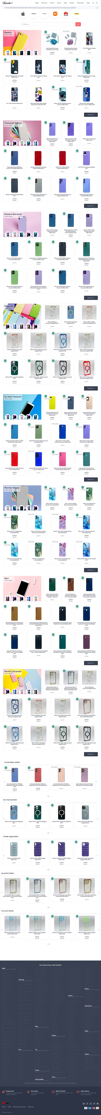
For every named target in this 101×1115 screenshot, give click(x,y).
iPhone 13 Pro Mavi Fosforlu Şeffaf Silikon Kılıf (62, 933)
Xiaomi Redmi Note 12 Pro (8, 1022)
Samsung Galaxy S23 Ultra (25, 982)
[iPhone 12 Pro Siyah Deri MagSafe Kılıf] (61, 812)
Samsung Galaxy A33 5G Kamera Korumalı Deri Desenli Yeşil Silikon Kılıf (62, 652)
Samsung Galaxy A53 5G (58, 968)
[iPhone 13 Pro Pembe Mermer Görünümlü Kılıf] (70, 494)
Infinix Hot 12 (5, 1049)
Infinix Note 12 (5, 1054)
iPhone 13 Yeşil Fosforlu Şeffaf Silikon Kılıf (86, 933)
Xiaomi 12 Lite (5, 1015)
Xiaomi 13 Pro (88, 993)
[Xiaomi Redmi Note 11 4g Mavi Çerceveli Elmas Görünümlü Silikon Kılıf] (70, 678)
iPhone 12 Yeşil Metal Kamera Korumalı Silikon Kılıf (14, 287)
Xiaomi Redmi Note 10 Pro (25, 1027)
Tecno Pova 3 (88, 1045)
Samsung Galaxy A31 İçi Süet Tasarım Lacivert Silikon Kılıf (70, 414)
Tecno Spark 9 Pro (72, 1065)
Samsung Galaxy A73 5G (41, 991)
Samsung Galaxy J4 (73, 991)
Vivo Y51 (21, 1054)
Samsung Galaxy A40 (57, 979)
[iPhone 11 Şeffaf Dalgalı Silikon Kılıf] (14, 849)
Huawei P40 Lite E (89, 970)
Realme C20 (71, 1019)
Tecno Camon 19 (72, 1052)
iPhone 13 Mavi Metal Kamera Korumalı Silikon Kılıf (62, 287)
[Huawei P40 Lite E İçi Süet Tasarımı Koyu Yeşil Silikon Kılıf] (86, 459)
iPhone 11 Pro (22, 968)
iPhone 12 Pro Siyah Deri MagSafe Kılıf (61, 822)
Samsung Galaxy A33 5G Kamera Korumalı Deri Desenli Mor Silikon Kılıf (86, 652)
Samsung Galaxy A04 (73, 975)
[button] (93, 3)
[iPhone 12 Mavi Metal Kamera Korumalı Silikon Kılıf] (52, 221)
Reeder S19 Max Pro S (90, 1058)
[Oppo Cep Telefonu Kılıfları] (44, 13)
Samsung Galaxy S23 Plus (25, 984)
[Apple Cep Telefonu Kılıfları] (23, 13)
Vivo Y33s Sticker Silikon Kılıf (14, 103)
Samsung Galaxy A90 (40, 984)
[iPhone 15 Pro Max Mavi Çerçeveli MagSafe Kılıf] (62, 340)
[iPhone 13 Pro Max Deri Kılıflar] (7, 599)
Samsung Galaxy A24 (57, 991)
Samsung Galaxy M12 (40, 982)
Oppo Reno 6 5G (39, 1033)
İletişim (4, 1107)
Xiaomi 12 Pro (88, 1002)
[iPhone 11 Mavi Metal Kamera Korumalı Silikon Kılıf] (14, 249)
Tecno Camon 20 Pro (57, 1079)
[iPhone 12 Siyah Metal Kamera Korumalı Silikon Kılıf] (62, 249)
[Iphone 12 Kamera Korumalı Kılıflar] (21, 234)
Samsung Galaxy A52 (57, 977)
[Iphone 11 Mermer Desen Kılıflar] (7, 508)
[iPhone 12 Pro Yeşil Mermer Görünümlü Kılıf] (14, 522)
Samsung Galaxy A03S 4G (75, 979)
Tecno (53, 1077)
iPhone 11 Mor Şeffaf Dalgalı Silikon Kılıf (37, 859)
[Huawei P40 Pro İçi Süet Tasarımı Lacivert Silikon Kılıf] (38, 459)
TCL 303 (37, 1068)
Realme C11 (71, 1028)
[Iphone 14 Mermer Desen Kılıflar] (28, 508)
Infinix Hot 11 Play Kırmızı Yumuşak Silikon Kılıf (62, 168)
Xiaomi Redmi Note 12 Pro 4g (8, 1028)
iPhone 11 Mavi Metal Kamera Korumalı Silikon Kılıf (14, 259)
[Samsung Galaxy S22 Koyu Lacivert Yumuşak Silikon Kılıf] (14, 158)
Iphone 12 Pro (5, 998)
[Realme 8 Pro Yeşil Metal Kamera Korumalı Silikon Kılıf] (38, 249)
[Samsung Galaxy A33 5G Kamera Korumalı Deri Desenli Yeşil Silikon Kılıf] (62, 642)
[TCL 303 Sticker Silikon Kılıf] (89, 39)
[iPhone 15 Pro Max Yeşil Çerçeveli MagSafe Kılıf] (38, 368)
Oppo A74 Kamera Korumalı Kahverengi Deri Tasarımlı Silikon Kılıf (71, 596)
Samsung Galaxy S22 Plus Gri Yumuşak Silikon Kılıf (39, 195)
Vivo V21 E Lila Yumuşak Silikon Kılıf (86, 168)
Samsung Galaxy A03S (74, 982)
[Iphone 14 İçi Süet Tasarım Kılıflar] (7, 417)
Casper (37, 1070)
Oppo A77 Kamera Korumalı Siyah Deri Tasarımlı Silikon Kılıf (38, 651)
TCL (36, 1049)
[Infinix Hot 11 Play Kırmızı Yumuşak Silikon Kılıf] (62, 158)
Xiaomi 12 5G (5, 1006)
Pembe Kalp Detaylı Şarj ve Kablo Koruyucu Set (70, 49)
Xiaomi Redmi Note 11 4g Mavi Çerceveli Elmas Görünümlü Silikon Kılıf (70, 689)
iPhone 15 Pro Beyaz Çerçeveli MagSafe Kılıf (38, 350)
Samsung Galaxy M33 (40, 968)
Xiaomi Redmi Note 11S (24, 1016)
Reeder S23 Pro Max (90, 1056)
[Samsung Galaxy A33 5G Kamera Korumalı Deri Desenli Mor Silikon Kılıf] (86, 642)
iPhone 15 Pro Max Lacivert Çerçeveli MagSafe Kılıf (14, 716)
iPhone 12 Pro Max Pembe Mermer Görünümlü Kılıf (62, 532)
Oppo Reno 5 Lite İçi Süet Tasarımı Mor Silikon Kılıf (86, 441)
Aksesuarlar (80, 3)
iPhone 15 (4, 970)
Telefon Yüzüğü (89, 1019)
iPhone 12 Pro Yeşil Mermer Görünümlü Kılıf (14, 532)
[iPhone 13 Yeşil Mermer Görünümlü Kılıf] (38, 550)
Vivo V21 (21, 1077)
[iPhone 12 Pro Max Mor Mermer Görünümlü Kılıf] (86, 522)
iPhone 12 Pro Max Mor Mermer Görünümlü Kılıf (86, 532)
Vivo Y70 (21, 1052)
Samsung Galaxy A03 (73, 977)
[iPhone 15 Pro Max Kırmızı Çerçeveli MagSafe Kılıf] (86, 368)
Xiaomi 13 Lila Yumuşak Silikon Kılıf (89, 139)
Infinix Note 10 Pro (6, 1068)
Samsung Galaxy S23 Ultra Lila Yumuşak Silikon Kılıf (62, 195)
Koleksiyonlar (88, 1028)
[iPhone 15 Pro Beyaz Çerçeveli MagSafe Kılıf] (38, 340)
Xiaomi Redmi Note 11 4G (25, 1019)
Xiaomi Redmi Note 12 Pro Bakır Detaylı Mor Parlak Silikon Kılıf (84, 784)
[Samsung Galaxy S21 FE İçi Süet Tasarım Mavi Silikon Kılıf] (14, 432)
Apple (37, 3)
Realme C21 (71, 1017)
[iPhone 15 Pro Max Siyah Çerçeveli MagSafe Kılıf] (62, 368)
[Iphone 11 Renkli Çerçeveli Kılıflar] (21, 691)
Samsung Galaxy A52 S (58, 973)
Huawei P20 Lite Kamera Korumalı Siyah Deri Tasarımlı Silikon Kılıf (62, 623)
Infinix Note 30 (88, 1038)
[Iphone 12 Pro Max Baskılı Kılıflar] (28, 53)
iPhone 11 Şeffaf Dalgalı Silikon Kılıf (13, 859)
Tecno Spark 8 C (72, 1070)
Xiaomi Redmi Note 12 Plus (8, 1032)
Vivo (20, 1049)
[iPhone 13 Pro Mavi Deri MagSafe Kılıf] (70, 313)
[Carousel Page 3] (51, 907)
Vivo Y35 (21, 1056)
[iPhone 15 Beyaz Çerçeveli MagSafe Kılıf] (52, 313)
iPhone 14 (4, 984)
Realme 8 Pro (71, 1035)
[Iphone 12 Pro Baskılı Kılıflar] (21, 53)
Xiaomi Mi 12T (5, 1012)
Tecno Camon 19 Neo (73, 1049)
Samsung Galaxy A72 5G (41, 995)
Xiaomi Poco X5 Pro (40, 1008)
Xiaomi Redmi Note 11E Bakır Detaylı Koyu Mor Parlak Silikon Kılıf (14, 785)
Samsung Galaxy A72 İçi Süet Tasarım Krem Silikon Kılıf (89, 414)
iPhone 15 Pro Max (6, 975)
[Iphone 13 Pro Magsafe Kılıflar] (14, 326)
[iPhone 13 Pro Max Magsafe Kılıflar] (21, 326)
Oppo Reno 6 (38, 1038)
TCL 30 (37, 1056)
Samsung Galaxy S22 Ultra (25, 989)
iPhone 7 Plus (22, 975)
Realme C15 (71, 1022)
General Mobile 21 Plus (57, 1061)
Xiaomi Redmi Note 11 (24, 1021)
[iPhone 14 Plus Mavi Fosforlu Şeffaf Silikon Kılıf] (12, 923)
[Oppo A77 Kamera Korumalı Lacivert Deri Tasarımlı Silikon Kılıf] (14, 642)
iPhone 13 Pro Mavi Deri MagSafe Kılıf (70, 322)
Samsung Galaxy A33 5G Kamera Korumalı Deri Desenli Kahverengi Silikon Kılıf (38, 624)
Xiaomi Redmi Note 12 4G (8, 1036)
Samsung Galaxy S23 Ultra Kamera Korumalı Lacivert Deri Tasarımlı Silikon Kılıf (89, 596)
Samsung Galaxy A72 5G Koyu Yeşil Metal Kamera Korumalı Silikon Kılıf (86, 260)
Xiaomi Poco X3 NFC (40, 1019)
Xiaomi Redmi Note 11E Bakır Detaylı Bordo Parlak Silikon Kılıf (38, 784)
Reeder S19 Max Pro (90, 1061)
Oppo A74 (54, 1024)
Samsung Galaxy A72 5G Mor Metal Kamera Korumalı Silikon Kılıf (38, 288)
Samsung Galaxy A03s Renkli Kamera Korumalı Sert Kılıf (38, 104)
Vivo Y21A (21, 1068)
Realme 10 (71, 1033)
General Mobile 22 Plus (57, 1054)
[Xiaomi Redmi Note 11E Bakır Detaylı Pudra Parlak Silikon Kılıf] (61, 775)
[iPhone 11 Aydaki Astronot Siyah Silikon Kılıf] (14, 67)
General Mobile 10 (56, 1070)
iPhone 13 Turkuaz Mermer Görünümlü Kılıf (14, 559)
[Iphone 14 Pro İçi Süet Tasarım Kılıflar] (28, 417)
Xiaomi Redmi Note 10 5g (25, 1029)
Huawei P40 (88, 975)
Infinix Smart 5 (22, 1047)
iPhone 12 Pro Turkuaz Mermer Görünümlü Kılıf (52, 504)
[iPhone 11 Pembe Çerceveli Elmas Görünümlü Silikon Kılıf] (86, 706)
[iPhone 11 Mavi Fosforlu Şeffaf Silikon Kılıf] (37, 923)
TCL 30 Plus (38, 1052)
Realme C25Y (71, 1006)
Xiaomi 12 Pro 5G (89, 1000)
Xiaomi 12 (4, 1008)
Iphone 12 (4, 1002)
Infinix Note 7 (5, 1079)
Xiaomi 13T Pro (88, 991)
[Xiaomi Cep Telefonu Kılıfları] (55, 13)
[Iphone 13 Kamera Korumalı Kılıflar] (35, 234)
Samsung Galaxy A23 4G (58, 993)
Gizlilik (9, 1107)
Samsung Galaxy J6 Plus (74, 988)
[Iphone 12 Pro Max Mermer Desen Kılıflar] (21, 508)
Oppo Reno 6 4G (39, 1035)
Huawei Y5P (88, 984)
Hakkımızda (31, 1107)
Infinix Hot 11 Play (6, 1058)
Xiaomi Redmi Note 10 (24, 1032)
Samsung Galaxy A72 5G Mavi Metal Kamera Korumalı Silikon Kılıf (70, 231)
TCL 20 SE (37, 1058)
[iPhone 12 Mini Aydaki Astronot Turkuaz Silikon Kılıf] (62, 94)
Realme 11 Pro (71, 1031)
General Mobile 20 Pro (57, 1065)
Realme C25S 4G (72, 1008)
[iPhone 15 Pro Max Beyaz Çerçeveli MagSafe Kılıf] (86, 340)
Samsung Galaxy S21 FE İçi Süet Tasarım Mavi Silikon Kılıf (14, 441)
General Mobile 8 (56, 1074)
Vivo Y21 (21, 1074)
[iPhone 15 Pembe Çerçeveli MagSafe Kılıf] (14, 340)
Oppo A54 (54, 1033)
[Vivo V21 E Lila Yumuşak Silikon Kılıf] (86, 158)
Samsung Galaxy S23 (24, 986)
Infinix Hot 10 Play (6, 1063)
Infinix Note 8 (5, 1074)
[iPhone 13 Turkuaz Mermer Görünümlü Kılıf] (14, 550)
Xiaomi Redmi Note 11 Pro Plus (25, 1008)
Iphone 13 (4, 993)
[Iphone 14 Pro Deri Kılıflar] (14, 599)
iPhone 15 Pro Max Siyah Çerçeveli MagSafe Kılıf (62, 377)
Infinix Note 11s (5, 1061)
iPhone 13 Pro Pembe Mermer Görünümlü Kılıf (70, 504)
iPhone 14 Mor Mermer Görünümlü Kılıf (86, 559)
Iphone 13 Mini (5, 991)
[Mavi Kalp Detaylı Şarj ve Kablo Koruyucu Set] (52, 39)
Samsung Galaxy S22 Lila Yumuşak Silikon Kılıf (86, 195)
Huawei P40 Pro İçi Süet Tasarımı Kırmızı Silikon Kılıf (14, 469)
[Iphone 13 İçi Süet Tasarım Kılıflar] (35, 417)
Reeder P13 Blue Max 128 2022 (91, 1068)
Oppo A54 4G (55, 1031)
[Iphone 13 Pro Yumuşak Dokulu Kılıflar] (35, 143)
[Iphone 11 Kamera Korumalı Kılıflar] (14, 234)
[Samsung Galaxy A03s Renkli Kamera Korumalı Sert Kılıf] (38, 94)
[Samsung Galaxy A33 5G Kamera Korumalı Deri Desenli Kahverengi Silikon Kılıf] (38, 614)
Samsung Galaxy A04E (74, 973)
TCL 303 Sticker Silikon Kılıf (89, 49)
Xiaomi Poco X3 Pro (40, 1022)
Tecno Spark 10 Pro (73, 1061)
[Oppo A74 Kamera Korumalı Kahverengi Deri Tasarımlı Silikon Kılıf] (70, 585)
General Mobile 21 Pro (57, 1058)
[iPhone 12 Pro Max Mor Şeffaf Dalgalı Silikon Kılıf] (85, 849)
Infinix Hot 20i (88, 1040)
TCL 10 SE (37, 1063)
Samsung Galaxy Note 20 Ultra (25, 1001)
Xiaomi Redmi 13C (6, 1019)
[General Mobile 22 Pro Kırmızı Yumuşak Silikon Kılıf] (38, 158)
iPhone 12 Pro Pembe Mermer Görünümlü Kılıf (62, 559)
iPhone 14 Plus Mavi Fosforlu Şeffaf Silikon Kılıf (12, 933)
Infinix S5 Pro (22, 1045)
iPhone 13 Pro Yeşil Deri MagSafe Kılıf (15, 377)
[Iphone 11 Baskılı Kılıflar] (7, 53)
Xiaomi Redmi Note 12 (7, 1041)
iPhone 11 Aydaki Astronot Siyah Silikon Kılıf (14, 76)
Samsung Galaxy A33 (57, 986)
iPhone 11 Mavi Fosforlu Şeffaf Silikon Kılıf (37, 933)
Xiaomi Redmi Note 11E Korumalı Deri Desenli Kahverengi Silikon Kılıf (14, 624)
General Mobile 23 (56, 1049)
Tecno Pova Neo (89, 1049)
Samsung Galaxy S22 (24, 993)
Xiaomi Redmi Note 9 (24, 1034)
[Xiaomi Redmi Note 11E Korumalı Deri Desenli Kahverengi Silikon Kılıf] (14, 614)
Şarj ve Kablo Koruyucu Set (91, 1012)
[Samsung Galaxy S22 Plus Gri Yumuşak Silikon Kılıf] (38, 185)
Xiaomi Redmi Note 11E (24, 1014)
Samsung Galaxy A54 (40, 1002)
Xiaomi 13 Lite (88, 995)
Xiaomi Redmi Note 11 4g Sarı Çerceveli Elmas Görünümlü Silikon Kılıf (52, 689)
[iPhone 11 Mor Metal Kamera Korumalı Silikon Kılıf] (86, 277)
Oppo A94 (54, 1017)
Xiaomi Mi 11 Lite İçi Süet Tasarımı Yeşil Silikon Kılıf (38, 441)
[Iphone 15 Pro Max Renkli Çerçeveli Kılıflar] (35, 691)
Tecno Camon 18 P (73, 1056)
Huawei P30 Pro (72, 998)
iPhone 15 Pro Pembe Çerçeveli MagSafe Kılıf (89, 322)
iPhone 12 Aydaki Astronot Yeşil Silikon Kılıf (86, 76)
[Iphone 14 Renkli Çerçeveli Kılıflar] (28, 691)
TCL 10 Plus (38, 1061)
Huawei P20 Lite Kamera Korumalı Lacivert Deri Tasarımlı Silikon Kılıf (86, 624)
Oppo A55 (54, 1028)
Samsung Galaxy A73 (40, 993)
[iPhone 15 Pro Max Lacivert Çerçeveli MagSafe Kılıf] (14, 706)
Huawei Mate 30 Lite (73, 1000)
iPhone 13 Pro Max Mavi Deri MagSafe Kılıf (85, 822)
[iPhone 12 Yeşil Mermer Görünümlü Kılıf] (89, 494)
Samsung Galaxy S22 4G (58, 998)
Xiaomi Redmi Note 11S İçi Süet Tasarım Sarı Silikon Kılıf (52, 414)
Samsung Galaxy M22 (40, 979)
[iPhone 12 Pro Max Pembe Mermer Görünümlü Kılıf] (62, 522)
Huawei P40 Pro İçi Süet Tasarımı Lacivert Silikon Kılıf (38, 469)
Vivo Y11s (37, 1047)
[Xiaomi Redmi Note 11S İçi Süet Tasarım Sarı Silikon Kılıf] (52, 403)
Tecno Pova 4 (71, 1079)
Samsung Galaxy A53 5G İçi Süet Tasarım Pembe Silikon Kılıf (62, 469)
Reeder (87, 1054)
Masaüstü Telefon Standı (91, 1010)
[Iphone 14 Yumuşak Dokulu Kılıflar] (7, 143)
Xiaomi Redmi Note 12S (8, 1043)
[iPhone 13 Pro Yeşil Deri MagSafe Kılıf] (14, 368)
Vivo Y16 (21, 1079)
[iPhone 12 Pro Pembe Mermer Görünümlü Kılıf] (62, 550)
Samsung (44, 3)
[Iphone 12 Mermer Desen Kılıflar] (14, 508)
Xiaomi (59, 3)
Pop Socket (88, 1017)
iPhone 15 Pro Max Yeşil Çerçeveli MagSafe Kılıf (39, 377)
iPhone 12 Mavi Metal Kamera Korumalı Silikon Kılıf (52, 231)
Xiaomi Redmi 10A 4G (24, 1036)
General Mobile (39, 1079)
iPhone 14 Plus (5, 982)
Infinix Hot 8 (5, 1072)
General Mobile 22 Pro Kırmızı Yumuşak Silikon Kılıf (39, 168)
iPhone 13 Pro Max (6, 986)
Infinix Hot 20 (5, 1045)
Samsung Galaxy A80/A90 (42, 988)
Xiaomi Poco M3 (39, 1024)
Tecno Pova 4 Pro (72, 1074)
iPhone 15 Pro (5, 973)
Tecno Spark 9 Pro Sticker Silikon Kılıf (62, 76)
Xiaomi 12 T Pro (6, 1010)
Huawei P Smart (89, 979)
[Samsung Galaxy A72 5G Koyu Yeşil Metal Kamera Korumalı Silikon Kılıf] (86, 249)
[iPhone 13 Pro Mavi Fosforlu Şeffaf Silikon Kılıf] (62, 923)
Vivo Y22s (21, 1063)
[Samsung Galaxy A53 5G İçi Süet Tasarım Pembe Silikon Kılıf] (62, 459)
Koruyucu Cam (88, 1024)
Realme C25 (71, 1012)
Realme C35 (55, 1040)
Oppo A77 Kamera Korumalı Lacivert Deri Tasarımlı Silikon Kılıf (14, 652)
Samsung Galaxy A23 (57, 995)
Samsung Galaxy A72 (40, 998)
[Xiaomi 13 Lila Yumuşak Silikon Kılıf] (89, 130)
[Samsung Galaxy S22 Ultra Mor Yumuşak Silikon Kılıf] (70, 130)
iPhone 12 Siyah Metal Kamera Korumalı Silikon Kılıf (62, 259)
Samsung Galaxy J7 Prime (75, 986)
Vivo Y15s (37, 1045)
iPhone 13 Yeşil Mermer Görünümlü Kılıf (38, 559)
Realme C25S (71, 1010)
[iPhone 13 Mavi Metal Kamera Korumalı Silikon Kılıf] (62, 277)
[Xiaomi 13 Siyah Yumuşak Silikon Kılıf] (14, 185)
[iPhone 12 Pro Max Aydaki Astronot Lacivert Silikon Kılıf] (86, 94)
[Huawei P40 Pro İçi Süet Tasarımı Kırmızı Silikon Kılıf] (14, 459)
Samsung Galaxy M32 (40, 973)
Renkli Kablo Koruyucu (90, 1015)
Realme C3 (71, 1040)
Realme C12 (71, 1024)
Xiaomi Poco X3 (39, 1017)
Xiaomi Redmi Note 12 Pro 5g (8, 1024)
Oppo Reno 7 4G (39, 1028)
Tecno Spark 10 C (72, 1063)
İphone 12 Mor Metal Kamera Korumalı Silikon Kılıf (89, 231)
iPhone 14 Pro (5, 979)
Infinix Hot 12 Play (6, 1047)
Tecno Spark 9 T (72, 1068)
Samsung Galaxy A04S (74, 970)
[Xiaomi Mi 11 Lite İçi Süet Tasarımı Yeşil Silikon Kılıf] (38, 432)
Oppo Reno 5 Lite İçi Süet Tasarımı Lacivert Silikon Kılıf (62, 441)
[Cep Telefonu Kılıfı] (8, 3)
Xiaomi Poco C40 (23, 1041)
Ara (78, 24)
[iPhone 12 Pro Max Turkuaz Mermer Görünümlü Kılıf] (38, 522)
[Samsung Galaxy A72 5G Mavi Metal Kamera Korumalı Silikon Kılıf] (70, 221)
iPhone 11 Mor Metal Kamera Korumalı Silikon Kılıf (86, 287)
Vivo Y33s (21, 1058)
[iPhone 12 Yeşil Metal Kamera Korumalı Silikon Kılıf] (14, 277)
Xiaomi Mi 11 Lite (6, 1017)
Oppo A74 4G (55, 1022)
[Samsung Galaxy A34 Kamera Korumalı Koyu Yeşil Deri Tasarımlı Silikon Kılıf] (52, 585)
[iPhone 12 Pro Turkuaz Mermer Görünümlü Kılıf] (52, 494)
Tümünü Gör (90, 114)
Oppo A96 (54, 1008)
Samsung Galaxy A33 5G (58, 984)
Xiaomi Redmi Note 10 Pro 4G (25, 1024)
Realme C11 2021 (72, 1026)
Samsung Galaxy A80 (40, 986)
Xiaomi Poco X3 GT (40, 1015)
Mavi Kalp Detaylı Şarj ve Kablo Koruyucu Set (52, 49)
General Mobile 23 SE (57, 1047)
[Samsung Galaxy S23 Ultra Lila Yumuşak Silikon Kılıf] (62, 185)
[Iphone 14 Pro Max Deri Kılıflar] (21, 599)
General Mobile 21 (56, 1063)
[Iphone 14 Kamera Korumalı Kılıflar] (7, 234)
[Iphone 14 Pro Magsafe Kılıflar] (7, 326)
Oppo (65, 3)
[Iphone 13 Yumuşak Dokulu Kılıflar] (28, 143)
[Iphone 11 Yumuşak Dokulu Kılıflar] (21, 143)
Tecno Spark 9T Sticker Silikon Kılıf (38, 76)
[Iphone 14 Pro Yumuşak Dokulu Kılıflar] (14, 143)
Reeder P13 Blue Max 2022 (91, 1065)
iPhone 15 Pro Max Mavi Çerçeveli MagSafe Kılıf (62, 350)
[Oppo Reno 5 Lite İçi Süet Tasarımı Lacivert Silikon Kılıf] (62, 432)
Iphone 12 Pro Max (6, 995)
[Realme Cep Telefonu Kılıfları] (76, 13)
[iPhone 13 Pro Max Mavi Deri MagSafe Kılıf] (85, 812)
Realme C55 (55, 1038)
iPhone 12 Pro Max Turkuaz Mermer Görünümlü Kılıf (38, 532)
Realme (72, 3)
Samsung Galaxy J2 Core (74, 993)
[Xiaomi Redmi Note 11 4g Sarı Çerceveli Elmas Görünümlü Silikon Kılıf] (52, 678)
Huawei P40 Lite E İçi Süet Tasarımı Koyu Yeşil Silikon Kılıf (86, 469)
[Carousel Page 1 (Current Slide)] (48, 907)
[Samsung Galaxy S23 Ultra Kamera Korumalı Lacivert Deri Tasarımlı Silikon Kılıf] (89, 585)
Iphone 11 (21, 970)
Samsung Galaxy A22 (57, 1000)
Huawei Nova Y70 (89, 982)
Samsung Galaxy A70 (40, 1000)
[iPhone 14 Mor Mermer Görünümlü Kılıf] (86, 550)
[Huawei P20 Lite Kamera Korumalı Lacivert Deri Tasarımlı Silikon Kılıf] (86, 614)
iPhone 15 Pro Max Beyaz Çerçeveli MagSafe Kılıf (86, 350)
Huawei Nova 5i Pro (90, 986)
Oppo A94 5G (55, 1012)
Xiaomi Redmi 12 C (6, 1038)
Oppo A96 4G (55, 1006)
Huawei (52, 3)
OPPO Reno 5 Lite (39, 1040)
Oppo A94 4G (55, 1015)
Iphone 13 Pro (5, 989)
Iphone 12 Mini (5, 1000)
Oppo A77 (54, 1019)
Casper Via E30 (39, 1072)
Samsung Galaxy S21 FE (25, 995)
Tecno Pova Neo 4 (72, 1077)
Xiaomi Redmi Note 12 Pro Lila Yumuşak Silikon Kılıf (52, 140)
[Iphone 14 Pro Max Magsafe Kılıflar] (35, 326)
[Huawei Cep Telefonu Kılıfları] (66, 13)
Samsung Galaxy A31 (57, 988)
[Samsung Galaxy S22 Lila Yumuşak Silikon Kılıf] (86, 185)
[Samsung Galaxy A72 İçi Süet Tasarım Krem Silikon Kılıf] (89, 403)
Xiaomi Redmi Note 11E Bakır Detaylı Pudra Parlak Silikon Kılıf (61, 784)
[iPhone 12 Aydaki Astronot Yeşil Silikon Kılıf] (86, 67)
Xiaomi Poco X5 (39, 1006)
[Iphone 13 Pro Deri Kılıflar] (28, 599)
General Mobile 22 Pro (57, 1052)
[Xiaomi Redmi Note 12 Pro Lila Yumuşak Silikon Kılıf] (52, 130)
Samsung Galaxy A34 (57, 982)
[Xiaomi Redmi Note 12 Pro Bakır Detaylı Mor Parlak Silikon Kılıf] (84, 775)
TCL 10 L (37, 1065)
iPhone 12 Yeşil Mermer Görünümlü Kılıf (89, 504)
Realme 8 (70, 1037)
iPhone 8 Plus (22, 973)
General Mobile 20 (56, 1068)
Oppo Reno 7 (38, 1031)
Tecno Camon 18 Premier (74, 1054)
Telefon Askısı (88, 1022)
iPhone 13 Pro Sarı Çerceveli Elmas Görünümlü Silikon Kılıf (86, 895)
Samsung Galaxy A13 (73, 968)
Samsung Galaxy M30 (40, 975)
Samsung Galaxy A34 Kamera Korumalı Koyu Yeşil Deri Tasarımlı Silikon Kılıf (52, 596)
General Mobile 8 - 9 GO (57, 1072)
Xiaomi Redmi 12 (23, 1006)
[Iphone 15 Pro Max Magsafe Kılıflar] (28, 326)
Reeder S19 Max (89, 1063)
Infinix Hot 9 (5, 1070)
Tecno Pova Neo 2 (89, 1047)
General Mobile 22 (56, 1056)
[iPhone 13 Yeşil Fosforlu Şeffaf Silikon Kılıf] (86, 923)
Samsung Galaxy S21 (24, 998)
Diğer (88, 3)
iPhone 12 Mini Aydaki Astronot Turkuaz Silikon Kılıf (62, 104)
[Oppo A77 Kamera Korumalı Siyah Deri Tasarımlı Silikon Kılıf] (38, 642)
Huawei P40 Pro (89, 968)
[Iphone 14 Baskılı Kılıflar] (35, 53)
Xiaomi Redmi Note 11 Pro (25, 1012)
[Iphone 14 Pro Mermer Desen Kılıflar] (35, 508)
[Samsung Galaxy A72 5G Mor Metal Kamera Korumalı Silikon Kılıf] (38, 277)
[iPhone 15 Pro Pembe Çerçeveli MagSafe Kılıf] (89, 313)
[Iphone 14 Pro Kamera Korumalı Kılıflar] (28, 234)
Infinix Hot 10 (5, 1065)
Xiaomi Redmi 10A (23, 1038)
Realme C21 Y (71, 1015)
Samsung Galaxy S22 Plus (25, 991)
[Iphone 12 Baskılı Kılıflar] (14, 53)
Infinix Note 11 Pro (6, 1056)
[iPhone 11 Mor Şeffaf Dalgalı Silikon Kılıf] (38, 849)
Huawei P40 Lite (89, 973)
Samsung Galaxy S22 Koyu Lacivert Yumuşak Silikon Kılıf (14, 168)
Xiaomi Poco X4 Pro (40, 1012)
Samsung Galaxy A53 (57, 970)
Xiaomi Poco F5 (22, 1043)
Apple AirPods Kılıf (89, 1026)
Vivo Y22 (21, 1065)
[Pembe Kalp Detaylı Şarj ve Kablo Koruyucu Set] (70, 39)
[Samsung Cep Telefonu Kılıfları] (33, 13)
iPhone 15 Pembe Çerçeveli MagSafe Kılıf (14, 350)
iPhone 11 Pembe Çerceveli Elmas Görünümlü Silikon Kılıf (86, 716)
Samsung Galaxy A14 (57, 1002)
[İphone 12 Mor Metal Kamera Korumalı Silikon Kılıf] (89, 221)
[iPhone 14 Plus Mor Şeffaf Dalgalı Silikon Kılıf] (61, 849)
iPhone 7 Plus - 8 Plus (24, 977)
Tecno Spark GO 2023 (90, 1052)
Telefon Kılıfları (8, 34)
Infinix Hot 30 (88, 1035)
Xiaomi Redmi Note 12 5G (8, 1034)
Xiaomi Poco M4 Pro (40, 1010)
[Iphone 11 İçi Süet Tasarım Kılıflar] (21, 417)
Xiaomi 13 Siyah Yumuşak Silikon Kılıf (14, 195)
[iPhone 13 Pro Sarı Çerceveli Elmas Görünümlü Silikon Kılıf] (86, 886)
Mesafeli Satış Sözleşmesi (19, 1107)
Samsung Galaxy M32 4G (41, 970)
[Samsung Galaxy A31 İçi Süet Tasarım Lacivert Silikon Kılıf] (70, 403)
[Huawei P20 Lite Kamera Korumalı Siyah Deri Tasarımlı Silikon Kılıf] (62, 614)
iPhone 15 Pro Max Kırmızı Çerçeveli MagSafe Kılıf (86, 377)
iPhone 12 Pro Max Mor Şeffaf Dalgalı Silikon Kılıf (85, 859)
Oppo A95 (54, 1010)
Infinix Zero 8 (5, 1077)
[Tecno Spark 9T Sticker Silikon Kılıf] (38, 67)
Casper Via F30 (39, 1075)
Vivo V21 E (21, 1070)
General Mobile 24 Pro (57, 1045)
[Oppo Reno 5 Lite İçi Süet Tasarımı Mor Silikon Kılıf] (86, 432)
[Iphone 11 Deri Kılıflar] (35, 599)
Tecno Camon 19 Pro (73, 1047)
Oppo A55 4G (55, 1026)
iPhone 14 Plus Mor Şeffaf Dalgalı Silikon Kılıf (61, 859)
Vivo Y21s (21, 1072)
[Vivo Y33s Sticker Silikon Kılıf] (14, 94)
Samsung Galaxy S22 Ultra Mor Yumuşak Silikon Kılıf (70, 140)
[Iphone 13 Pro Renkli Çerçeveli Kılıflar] (14, 691)
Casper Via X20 (39, 1077)
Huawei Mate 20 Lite (73, 1002)
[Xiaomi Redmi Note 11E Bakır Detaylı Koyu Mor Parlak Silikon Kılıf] (14, 775)
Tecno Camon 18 (72, 1058)
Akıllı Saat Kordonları (90, 1008)
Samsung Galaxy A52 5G (58, 975)
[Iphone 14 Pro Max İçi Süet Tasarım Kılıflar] (14, 417)
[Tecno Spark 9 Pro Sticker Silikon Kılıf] (62, 67)
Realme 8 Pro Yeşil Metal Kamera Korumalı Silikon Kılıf (38, 259)
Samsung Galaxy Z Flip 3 (74, 984)
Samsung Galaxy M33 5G (25, 1004)
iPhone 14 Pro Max (6, 977)
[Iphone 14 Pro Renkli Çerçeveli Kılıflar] (7, 691)
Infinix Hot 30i (88, 1033)
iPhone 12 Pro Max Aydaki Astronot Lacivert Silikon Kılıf (86, 104)
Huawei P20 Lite (89, 977)
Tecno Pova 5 (71, 1072)
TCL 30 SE (37, 1054)
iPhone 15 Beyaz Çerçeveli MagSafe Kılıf (52, 322)
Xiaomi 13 (87, 998)
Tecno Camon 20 (72, 1045)
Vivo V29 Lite (22, 1061)
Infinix (86, 1031)
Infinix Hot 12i (5, 1052)
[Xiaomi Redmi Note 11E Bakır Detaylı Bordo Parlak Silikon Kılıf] (38, 775)
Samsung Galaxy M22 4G (41, 977)
